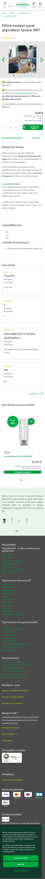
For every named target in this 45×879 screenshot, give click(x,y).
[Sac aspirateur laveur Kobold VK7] (22, 431)
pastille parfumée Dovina (23, 93)
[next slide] (41, 60)
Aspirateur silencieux (11, 638)
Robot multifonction (10, 563)
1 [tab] (13, 75)
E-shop (4, 13)
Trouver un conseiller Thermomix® (16, 665)
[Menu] (20, 754)
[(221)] (6, 38)
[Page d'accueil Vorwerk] (22, 5)
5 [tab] (27, 75)
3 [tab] (20, 75)
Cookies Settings (21, 870)
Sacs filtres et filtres (10, 16)
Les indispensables (23, 13)
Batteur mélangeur (10, 593)
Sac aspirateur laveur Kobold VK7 (18, 456)
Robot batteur (8, 587)
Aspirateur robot (9, 641)
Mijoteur (5, 596)
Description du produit (11, 138)
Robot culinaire (8, 566)
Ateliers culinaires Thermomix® (15, 662)
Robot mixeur (7, 599)
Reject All (20, 864)
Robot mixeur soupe (10, 602)
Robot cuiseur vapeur (11, 584)
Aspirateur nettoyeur (10, 647)
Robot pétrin (7, 608)
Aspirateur (6, 626)
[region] (20, 851)
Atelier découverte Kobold (13, 668)
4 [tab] (24, 75)
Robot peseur (7, 605)
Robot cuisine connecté (12, 560)
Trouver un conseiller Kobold (14, 671)
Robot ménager (8, 572)
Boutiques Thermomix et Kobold (15, 677)
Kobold (11, 13)
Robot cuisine (7, 554)
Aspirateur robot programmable (15, 644)
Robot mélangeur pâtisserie (13, 614)
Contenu (36, 138)
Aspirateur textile (9, 635)
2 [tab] (17, 75)
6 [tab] (31, 75)
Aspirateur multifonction (12, 629)
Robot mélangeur (9, 590)
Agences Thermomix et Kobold (15, 674)
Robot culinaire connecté (12, 569)
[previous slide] (3, 60)
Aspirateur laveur (9, 632)
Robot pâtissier (8, 557)
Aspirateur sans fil (9, 650)
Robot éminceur (8, 611)
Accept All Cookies (21, 858)
